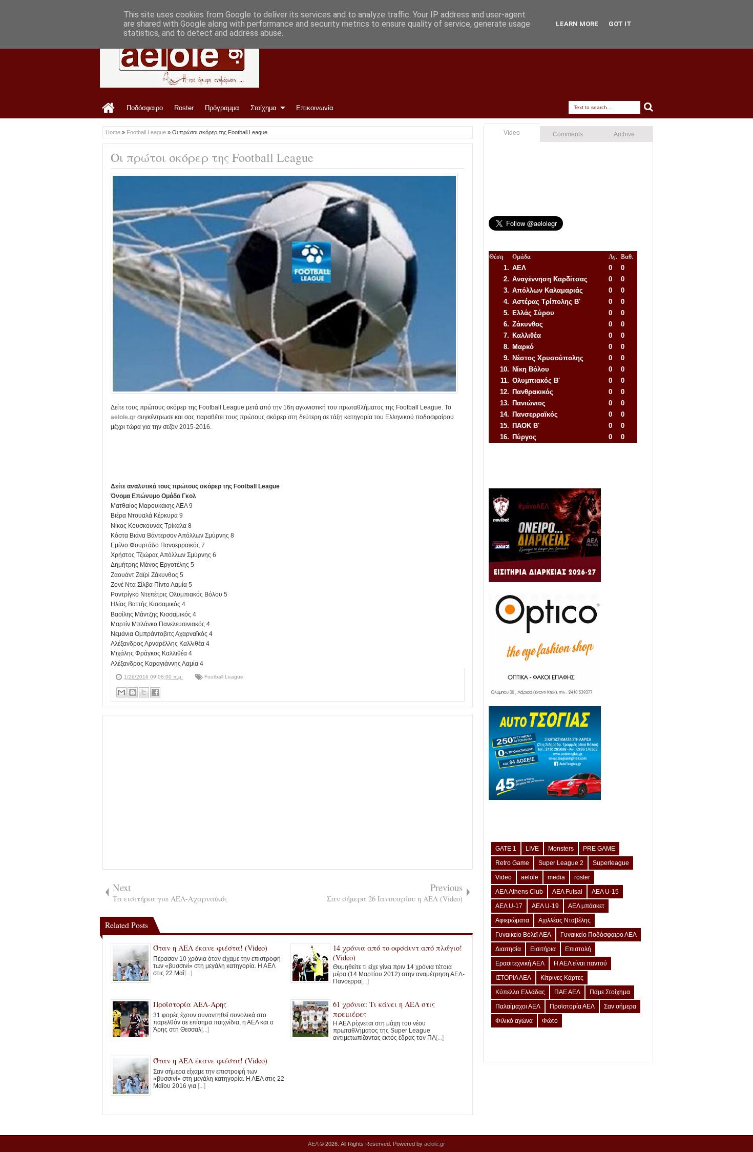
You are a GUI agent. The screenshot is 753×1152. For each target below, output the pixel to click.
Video (512, 132)
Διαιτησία (508, 949)
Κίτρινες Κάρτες (561, 977)
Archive (624, 134)
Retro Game (512, 863)
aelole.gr (123, 417)
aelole (529, 877)
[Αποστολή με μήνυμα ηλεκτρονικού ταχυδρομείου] (121, 692)
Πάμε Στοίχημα (610, 992)
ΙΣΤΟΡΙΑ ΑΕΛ (513, 977)
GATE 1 (505, 848)
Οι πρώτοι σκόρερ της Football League (212, 157)
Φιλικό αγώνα (514, 1020)
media (556, 877)
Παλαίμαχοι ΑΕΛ (517, 1006)
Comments (568, 134)
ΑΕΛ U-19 (545, 906)
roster (582, 877)
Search (649, 107)
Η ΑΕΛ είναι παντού (580, 963)
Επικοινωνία (314, 108)
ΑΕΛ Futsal (567, 891)
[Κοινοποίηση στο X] (144, 692)
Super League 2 (560, 863)
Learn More (577, 24)
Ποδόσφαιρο (145, 108)
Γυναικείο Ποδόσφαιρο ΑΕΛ (598, 934)
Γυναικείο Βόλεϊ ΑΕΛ (523, 934)
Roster (184, 108)
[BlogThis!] (133, 692)
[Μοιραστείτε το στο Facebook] (155, 692)
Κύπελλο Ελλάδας (520, 992)
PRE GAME (599, 848)
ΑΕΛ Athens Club (519, 891)
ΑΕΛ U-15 (605, 891)
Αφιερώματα (512, 920)
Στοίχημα (263, 108)
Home (108, 108)
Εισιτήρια (543, 949)
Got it (620, 24)
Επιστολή (578, 949)
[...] (188, 973)
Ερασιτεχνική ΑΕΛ (520, 963)
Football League (223, 677)
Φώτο (550, 1020)
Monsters (561, 848)
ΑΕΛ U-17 (508, 906)
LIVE (532, 848)
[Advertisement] (297, 456)
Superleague (611, 863)
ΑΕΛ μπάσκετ (586, 906)
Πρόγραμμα (222, 108)
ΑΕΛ (314, 1144)
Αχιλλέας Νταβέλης (564, 920)
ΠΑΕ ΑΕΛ (567, 992)
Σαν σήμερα (620, 1006)
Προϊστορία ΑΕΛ (572, 1006)
